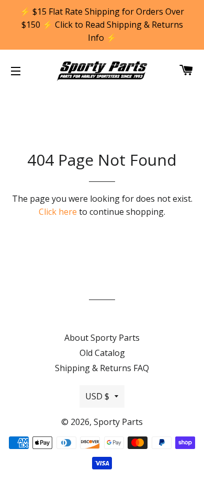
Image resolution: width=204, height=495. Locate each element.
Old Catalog (102, 353)
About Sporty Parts (102, 337)
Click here (58, 211)
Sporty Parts (118, 422)
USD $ (97, 396)
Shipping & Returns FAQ (102, 368)
